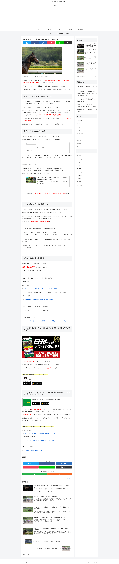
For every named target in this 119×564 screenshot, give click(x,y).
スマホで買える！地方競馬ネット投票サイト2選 (87, 87)
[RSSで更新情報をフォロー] (59, 474)
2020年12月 (80, 168)
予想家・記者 (80, 133)
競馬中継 (79, 140)
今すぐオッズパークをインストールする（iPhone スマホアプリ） (40, 433)
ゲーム (24, 457)
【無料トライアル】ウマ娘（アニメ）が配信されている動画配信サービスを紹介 (87, 105)
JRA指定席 (79, 120)
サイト (78, 130)
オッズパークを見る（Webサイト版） (33, 450)
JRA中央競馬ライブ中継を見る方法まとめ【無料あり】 (87, 100)
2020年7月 (79, 178)
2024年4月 (79, 155)
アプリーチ (44, 400)
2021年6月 (79, 159)
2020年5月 (79, 185)
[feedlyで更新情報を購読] (34, 474)
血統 (78, 146)
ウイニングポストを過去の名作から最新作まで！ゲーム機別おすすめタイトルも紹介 (45, 321)
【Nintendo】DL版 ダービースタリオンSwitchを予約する (38, 299)
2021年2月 (79, 165)
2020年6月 (79, 181)
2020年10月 (80, 172)
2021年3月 (79, 162)
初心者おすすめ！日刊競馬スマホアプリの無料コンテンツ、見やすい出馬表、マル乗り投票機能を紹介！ (87, 93)
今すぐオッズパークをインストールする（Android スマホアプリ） (41, 440)
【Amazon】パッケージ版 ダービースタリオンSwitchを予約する (40, 288)
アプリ (78, 124)
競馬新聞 (79, 143)
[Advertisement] (59, 18)
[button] (96, 76)
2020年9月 (79, 175)
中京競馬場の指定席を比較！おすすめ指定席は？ (87, 110)
